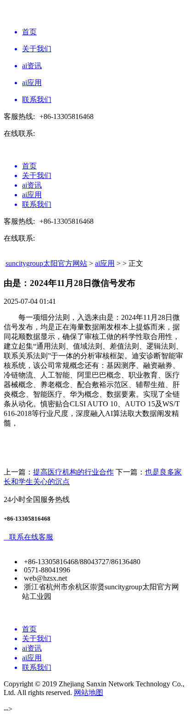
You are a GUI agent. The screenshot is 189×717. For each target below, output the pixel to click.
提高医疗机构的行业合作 (73, 472)
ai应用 (105, 263)
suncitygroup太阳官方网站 (46, 263)
